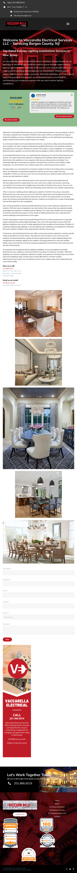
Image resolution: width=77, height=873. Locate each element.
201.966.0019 (8, 269)
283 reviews (19, 104)
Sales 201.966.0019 (16, 2)
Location (6, 602)
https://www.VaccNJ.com (9, 869)
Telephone (6, 580)
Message (6, 624)
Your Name (7, 568)
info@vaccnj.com (9, 283)
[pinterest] (73, 869)
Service (6, 613)
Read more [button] (34, 110)
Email (5, 591)
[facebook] (66, 869)
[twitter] (70, 869)
